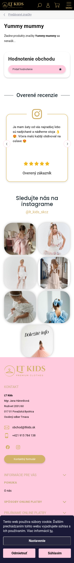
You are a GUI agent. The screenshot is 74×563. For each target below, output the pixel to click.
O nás (8, 490)
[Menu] (69, 5)
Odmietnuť (19, 553)
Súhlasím (55, 553)
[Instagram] (18, 446)
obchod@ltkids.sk (23, 427)
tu (51, 531)
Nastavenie (37, 541)
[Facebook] (7, 446)
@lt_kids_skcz (37, 212)
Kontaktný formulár (25, 459)
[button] (67, 143)
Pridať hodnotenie (22, 69)
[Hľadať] (40, 5)
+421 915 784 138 (24, 435)
